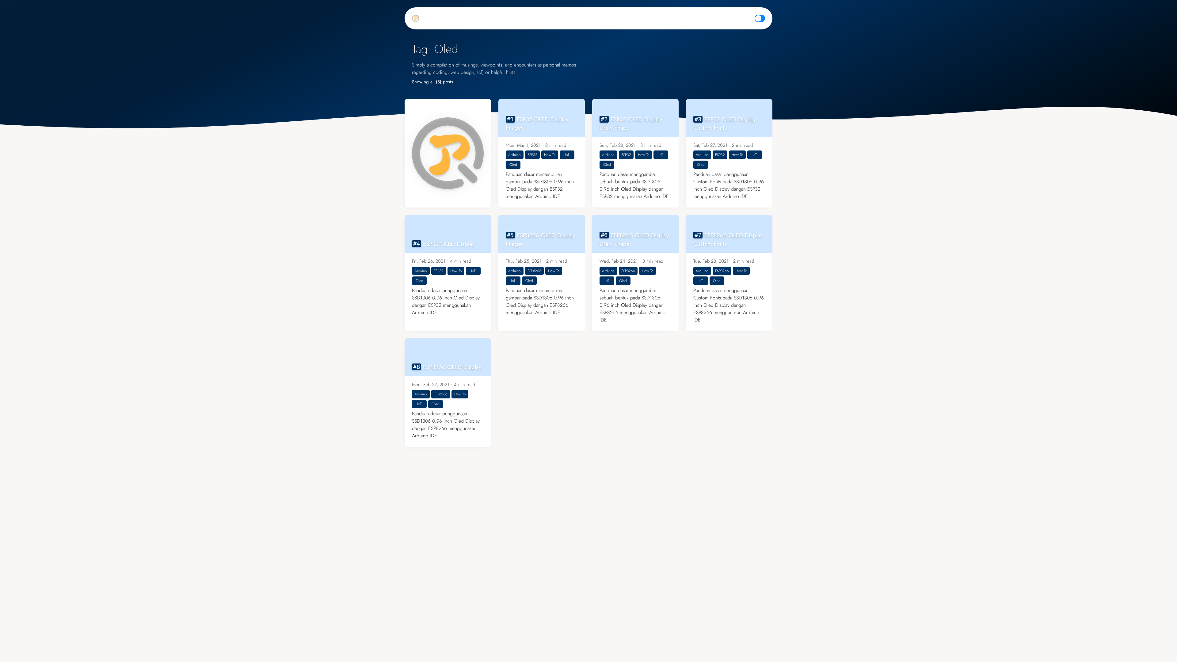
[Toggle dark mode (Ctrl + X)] (760, 18)
